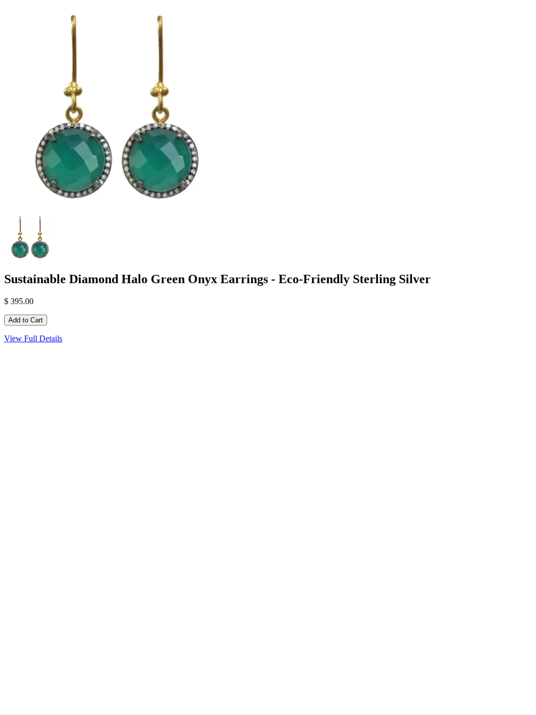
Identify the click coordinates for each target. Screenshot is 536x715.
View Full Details (33, 338)
